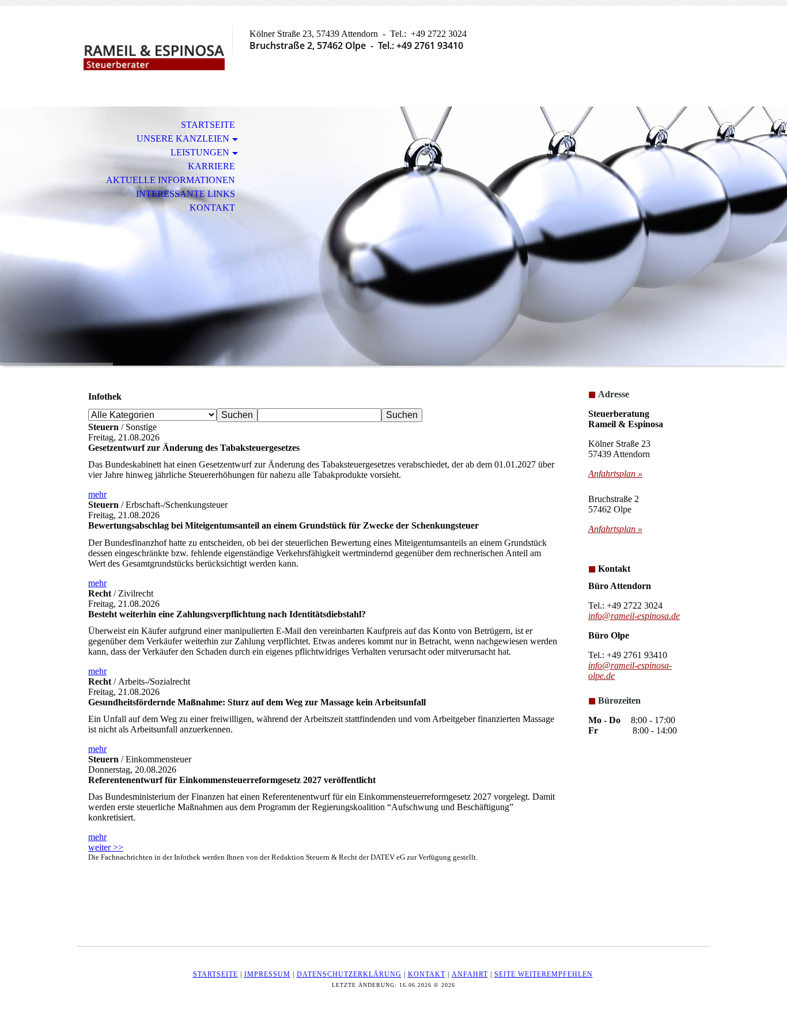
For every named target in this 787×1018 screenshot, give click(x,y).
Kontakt (212, 207)
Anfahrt (470, 974)
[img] (154, 56)
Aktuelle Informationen (170, 180)
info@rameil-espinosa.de (634, 616)
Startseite (208, 125)
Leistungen (200, 152)
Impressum (267, 974)
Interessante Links (185, 194)
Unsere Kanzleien (183, 138)
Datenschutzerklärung (349, 974)
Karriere (211, 166)
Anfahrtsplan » (615, 473)
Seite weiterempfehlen (543, 974)
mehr (97, 494)
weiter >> (105, 847)
